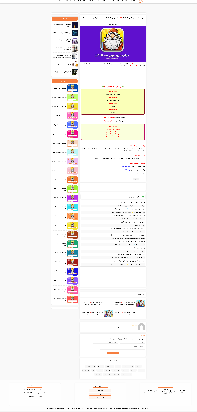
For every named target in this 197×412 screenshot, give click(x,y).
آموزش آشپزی (98, 374)
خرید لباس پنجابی (86, 370)
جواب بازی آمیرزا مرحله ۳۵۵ (113, 133)
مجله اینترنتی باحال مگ (132, 66)
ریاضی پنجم (107, 370)
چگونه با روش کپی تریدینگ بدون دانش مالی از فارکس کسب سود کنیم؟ (128, 238)
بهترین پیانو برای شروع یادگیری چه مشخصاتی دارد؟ (133, 219)
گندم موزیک (138, 366)
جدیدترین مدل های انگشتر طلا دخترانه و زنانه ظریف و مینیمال (130, 203)
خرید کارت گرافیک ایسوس (128, 366)
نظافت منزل (100, 366)
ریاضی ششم (99, 370)
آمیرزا (109, 24)
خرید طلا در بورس (116, 370)
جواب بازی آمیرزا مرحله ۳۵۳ (113, 129)
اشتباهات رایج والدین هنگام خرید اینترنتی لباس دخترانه (132, 241)
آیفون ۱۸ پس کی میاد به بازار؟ (138, 225)
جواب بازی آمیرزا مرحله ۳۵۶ (113, 135)
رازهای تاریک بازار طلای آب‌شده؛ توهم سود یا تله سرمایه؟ (131, 251)
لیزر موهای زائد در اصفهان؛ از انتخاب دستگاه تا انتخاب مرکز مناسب (129, 216)
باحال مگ (116, 24)
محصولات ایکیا (141, 370)
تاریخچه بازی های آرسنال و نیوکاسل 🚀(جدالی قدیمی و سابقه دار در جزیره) (127, 258)
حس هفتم (118, 366)
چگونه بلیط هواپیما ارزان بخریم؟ (137, 248)
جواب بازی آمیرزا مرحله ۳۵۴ (113, 131)
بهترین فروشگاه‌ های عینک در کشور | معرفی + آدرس (133, 222)
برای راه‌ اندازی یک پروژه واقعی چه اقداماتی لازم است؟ (132, 232)
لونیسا (93, 370)
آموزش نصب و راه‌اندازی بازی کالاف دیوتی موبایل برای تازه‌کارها (130, 206)
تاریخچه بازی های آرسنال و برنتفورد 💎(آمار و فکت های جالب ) (130, 209)
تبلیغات (100, 394)
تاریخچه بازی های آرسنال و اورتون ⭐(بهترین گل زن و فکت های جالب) (128, 264)
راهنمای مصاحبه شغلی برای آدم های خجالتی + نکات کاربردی (131, 254)
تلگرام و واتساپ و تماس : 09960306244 (35, 393)
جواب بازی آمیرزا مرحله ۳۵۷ (113, 137)
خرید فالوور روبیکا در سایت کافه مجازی (111, 374)
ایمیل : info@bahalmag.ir (35, 396)
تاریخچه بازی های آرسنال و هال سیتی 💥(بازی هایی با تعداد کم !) (129, 261)
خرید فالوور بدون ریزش (127, 374)
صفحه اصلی (100, 390)
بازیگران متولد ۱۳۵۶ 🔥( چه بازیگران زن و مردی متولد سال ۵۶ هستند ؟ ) (128, 235)
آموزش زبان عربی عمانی (90, 366)
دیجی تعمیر (133, 370)
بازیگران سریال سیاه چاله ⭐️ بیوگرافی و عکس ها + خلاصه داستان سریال (128, 212)
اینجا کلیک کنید (126, 166)
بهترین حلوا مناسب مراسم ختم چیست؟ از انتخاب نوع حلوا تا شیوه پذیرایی (127, 229)
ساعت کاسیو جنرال (109, 366)
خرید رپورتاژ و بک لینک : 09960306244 (34, 390)
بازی (112, 24)
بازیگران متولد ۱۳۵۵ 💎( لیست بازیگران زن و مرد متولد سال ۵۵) (130, 245)
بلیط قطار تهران (125, 370)
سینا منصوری (133, 325)
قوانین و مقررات (100, 398)
